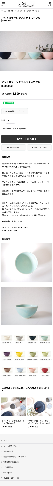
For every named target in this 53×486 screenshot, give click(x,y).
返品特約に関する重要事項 (14, 129)
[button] (3, 4)
